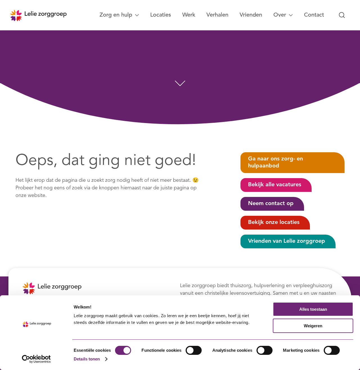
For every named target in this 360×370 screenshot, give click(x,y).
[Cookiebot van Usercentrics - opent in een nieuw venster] (36, 359)
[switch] (194, 350)
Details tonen (87, 359)
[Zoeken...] (342, 15)
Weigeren (313, 325)
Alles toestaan (313, 309)
